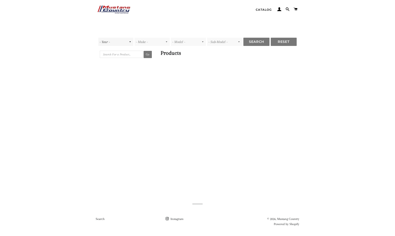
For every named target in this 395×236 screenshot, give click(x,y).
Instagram (177, 219)
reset (284, 42)
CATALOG (264, 10)
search (256, 42)
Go (147, 54)
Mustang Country (288, 219)
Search (100, 219)
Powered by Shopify (286, 224)
